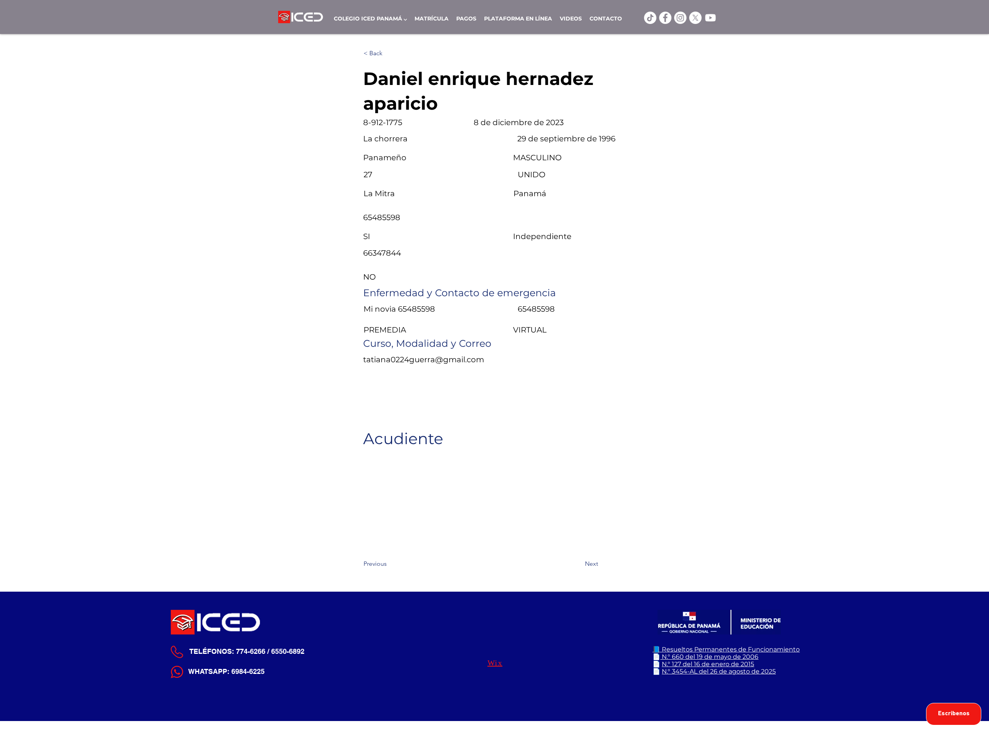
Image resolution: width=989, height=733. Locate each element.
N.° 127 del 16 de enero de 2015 (708, 664)
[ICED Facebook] (665, 18)
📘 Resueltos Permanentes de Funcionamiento (726, 649)
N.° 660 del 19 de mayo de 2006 (709, 656)
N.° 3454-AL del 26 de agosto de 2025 (719, 671)
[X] (695, 18)
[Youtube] (710, 18)
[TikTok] (650, 18)
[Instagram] (680, 18)
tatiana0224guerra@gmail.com (423, 359)
